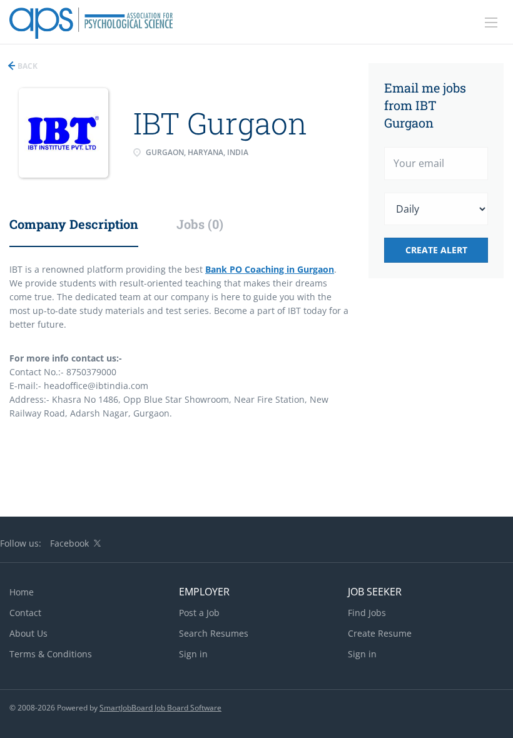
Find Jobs (367, 613)
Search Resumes (213, 633)
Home (21, 592)
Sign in (193, 654)
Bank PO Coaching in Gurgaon (269, 269)
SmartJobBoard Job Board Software (160, 707)
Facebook (69, 543)
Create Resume (380, 633)
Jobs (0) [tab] (199, 224)
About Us (28, 633)
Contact (25, 613)
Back (27, 66)
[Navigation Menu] (491, 22)
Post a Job (199, 613)
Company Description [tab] (73, 224)
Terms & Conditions (50, 654)
